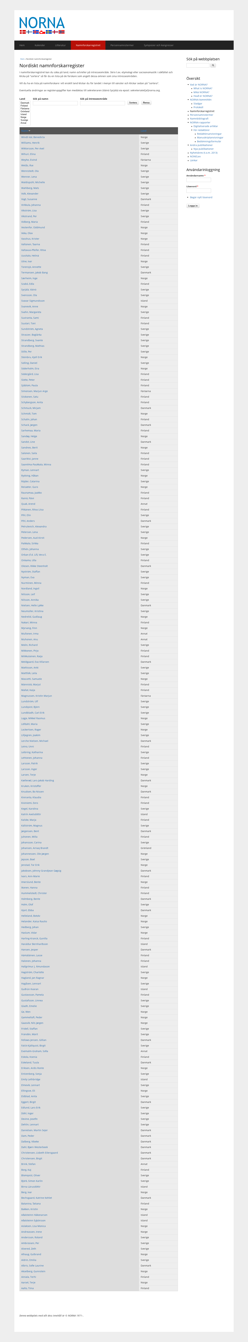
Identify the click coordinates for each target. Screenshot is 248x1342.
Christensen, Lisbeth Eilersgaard (39, 1152)
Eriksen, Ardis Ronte (32, 1068)
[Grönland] (25, 111)
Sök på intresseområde (93, 98)
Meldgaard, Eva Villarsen (35, 661)
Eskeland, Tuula (30, 1062)
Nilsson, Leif (28, 594)
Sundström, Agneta (32, 329)
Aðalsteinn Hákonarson (34, 1214)
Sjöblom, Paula (29, 385)
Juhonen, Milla (29, 836)
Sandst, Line (28, 441)
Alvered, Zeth (28, 1248)
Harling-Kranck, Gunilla (34, 938)
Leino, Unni (27, 746)
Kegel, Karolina (29, 808)
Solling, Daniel (29, 362)
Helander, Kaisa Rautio (34, 921)
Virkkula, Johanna (31, 204)
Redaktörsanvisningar (209, 133)
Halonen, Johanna (31, 960)
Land (22, 98)
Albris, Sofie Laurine (32, 1265)
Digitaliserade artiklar (206, 126)
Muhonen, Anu (29, 639)
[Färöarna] (25, 108)
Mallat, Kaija (28, 690)
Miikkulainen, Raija (32, 656)
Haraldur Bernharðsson (34, 944)
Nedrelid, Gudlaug (31, 616)
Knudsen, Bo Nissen (32, 791)
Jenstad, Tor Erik (30, 865)
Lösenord (192, 186)
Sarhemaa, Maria (30, 430)
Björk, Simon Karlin (32, 1180)
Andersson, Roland (32, 1237)
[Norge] (25, 117)
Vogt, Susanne (29, 199)
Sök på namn (40, 98)
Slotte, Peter (28, 379)
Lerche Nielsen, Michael (34, 740)
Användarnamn (195, 175)
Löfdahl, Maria (29, 724)
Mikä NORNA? (201, 92)
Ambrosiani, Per (30, 1243)
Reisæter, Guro (29, 487)
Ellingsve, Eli (28, 1090)
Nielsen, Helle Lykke (32, 605)
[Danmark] (25, 103)
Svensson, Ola (29, 295)
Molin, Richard (29, 644)
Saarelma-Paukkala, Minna (36, 464)
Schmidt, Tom (29, 413)
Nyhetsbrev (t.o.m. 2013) (203, 152)
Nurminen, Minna (31, 582)
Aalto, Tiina (27, 1288)
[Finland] (25, 105)
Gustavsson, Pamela (32, 994)
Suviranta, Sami (30, 317)
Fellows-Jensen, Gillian (33, 1040)
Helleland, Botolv (30, 915)
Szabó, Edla (27, 283)
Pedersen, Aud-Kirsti (32, 537)
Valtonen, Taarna (30, 244)
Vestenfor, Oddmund (33, 227)
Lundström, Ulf (29, 701)
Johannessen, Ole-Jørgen (35, 853)
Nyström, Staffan (30, 571)
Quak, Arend (28, 503)
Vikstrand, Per (29, 216)
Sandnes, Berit (29, 447)
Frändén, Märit (29, 1034)
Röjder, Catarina (30, 481)
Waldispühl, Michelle (33, 182)
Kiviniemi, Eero (29, 802)
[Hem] (124, 25)
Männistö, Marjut (31, 684)
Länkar (194, 160)
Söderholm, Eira (30, 368)
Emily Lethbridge (30, 1079)
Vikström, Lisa (29, 210)
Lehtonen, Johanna (31, 757)
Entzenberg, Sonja (31, 1073)
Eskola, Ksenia (29, 1056)
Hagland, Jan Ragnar (32, 977)
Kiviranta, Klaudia (31, 797)
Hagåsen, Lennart (31, 983)
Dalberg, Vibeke (30, 1141)
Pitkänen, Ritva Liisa (32, 509)
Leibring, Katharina (32, 752)
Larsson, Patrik (29, 763)
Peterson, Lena (29, 532)
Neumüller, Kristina (32, 611)
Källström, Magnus (31, 825)
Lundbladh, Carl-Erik (32, 712)
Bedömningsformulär (209, 141)
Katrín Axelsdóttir (31, 814)
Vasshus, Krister (30, 238)
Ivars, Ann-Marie (30, 876)
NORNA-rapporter (200, 122)
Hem (22, 45)
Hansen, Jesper (29, 949)
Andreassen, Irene (31, 1231)
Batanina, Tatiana (31, 1203)
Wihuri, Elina (28, 154)
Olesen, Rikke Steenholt (34, 566)
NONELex (195, 156)
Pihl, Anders (28, 520)
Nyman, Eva (27, 577)
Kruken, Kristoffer (31, 786)
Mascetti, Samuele (31, 678)
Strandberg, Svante (32, 340)
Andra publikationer (201, 145)
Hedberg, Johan (30, 927)
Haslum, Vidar (29, 932)
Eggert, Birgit (28, 1102)
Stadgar (198, 103)
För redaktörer (202, 130)
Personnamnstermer (122, 45)
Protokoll (198, 107)
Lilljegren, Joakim (30, 735)
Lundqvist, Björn (30, 707)
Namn (24, 130)
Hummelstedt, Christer (34, 893)
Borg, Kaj (26, 1169)
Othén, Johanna (30, 549)
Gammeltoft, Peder (31, 1017)
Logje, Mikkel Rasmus (33, 718)
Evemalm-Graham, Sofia (34, 1051)
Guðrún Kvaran (29, 989)
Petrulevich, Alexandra (34, 526)
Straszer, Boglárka (31, 334)
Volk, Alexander (29, 193)
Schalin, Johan (29, 419)
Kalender (40, 45)
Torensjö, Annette (31, 267)
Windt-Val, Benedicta (33, 137)
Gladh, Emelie (29, 1006)
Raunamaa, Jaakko (31, 492)
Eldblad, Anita (29, 1096)
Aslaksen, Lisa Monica (33, 1226)
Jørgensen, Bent (30, 831)
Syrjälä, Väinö (28, 289)
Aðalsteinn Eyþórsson (33, 1220)
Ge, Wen (26, 1011)
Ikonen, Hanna (29, 887)
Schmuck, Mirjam (31, 408)
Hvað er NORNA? (203, 95)
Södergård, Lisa (30, 374)
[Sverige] (25, 120)
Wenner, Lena (29, 176)
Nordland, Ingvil (30, 588)
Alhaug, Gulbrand (31, 1254)
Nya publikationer (204, 148)
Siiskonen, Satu (29, 396)
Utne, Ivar (26, 261)
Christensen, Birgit (31, 1158)
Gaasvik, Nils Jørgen (32, 1022)
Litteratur (60, 45)
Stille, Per (26, 351)
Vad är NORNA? (199, 84)
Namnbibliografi (199, 118)
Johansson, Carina (31, 842)
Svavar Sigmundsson (33, 300)
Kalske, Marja (28, 819)
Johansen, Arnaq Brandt (34, 848)
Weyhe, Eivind (29, 159)
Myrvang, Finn (29, 628)
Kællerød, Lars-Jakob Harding (37, 780)
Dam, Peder (27, 1135)
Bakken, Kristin (29, 1209)
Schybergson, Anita (32, 402)
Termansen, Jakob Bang (34, 272)
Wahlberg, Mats (30, 188)
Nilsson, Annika (30, 599)
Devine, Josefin (29, 1118)
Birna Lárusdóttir (30, 1186)
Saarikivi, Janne (29, 458)
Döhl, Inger (27, 1113)
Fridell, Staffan (29, 1028)
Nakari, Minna (29, 622)
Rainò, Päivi (27, 498)
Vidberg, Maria (29, 221)
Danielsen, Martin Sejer (34, 1130)
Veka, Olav (27, 233)
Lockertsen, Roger (31, 729)
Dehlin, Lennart (30, 1124)
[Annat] (25, 123)
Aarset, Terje (28, 1282)
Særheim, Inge (29, 278)
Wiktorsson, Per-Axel (32, 148)
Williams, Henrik (30, 142)
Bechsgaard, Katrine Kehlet (36, 1197)
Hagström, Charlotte (32, 972)
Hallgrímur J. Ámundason (35, 966)
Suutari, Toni (28, 323)
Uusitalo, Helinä (30, 255)
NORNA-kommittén (201, 99)
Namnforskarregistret (88, 45)
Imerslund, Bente (31, 882)
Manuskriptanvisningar (210, 137)
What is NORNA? (203, 88)
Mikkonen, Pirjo (29, 650)
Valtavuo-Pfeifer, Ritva (33, 250)
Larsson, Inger (29, 769)
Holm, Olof (27, 904)
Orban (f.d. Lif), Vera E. (34, 554)
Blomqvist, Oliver (30, 1175)
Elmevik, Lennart (30, 1085)
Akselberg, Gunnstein (33, 1271)
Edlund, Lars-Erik (30, 1107)
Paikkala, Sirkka (29, 543)
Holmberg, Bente (30, 898)
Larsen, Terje (28, 774)
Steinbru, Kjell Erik (31, 357)
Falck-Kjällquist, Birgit (33, 1045)
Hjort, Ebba (27, 910)
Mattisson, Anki (29, 667)
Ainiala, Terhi (28, 1276)
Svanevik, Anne (29, 306)
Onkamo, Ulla (28, 560)
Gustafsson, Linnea (32, 1000)
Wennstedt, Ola (30, 171)
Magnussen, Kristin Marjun (36, 695)
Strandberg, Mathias (32, 345)
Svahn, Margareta (31, 312)
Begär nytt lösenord (201, 197)
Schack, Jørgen (29, 424)
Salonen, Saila (29, 453)
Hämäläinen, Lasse (31, 955)
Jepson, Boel (28, 859)
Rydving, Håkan (29, 475)
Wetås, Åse (27, 165)
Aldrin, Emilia (28, 1260)
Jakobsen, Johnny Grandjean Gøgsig (41, 870)
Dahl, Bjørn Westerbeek (34, 1147)
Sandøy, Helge (29, 436)
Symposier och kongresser (159, 45)
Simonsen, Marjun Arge (34, 391)
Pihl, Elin (26, 515)
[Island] (25, 114)
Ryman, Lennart (30, 470)
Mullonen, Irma (29, 633)
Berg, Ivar (26, 1192)
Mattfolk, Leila (29, 673)
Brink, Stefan (28, 1164)
